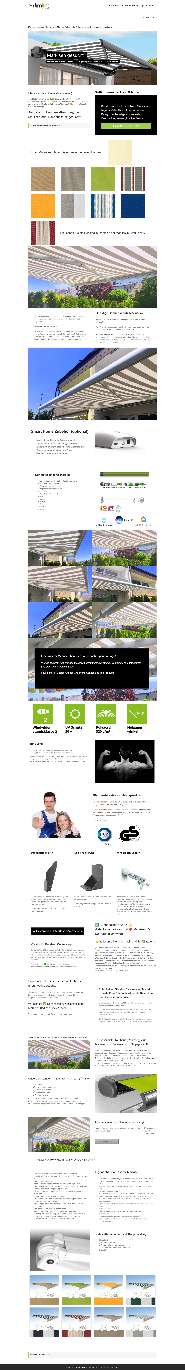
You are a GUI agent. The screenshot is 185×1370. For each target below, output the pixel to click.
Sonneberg (107, 1131)
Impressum (102, 1367)
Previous (146, 17)
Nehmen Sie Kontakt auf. (40, 1355)
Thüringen (99, 1058)
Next (153, 17)
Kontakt (117, 1367)
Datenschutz (110, 1367)
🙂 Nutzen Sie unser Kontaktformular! (45, 125)
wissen (152, 1058)
